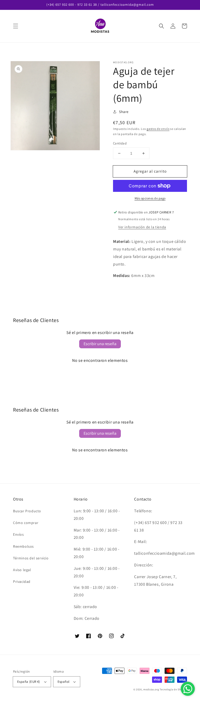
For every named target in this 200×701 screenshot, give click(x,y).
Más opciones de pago (150, 198)
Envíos (18, 534)
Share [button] (124, 111)
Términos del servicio (31, 558)
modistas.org (151, 689)
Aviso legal (22, 569)
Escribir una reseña (100, 343)
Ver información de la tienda (142, 227)
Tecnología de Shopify (173, 689)
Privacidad (21, 581)
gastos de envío (158, 129)
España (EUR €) (28, 681)
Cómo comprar (25, 522)
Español (64, 681)
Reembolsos (23, 546)
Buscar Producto (27, 511)
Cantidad (120, 143)
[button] (15, 26)
